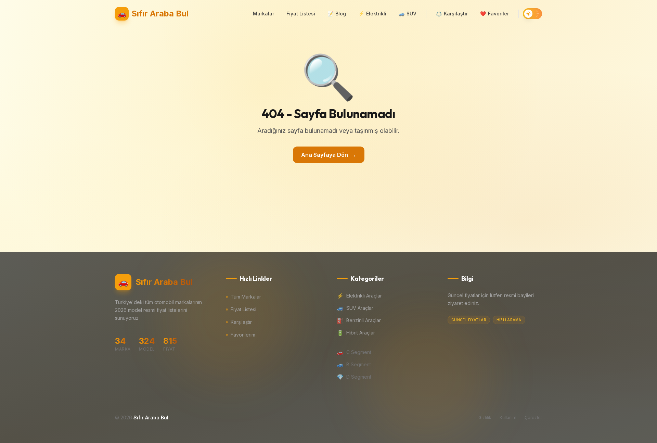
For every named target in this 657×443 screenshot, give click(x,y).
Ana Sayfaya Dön (328, 154)
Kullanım (508, 417)
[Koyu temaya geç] (532, 13)
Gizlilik (484, 417)
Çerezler (533, 417)
